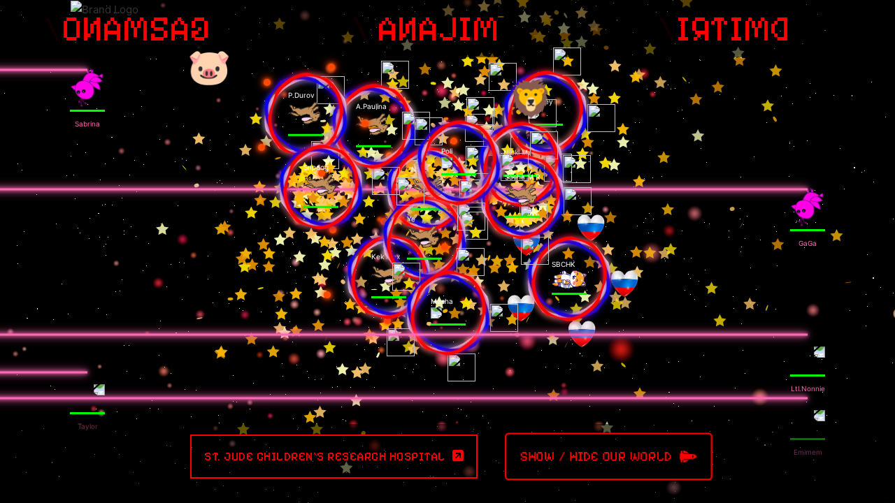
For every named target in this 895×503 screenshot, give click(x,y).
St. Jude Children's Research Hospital (324, 456)
